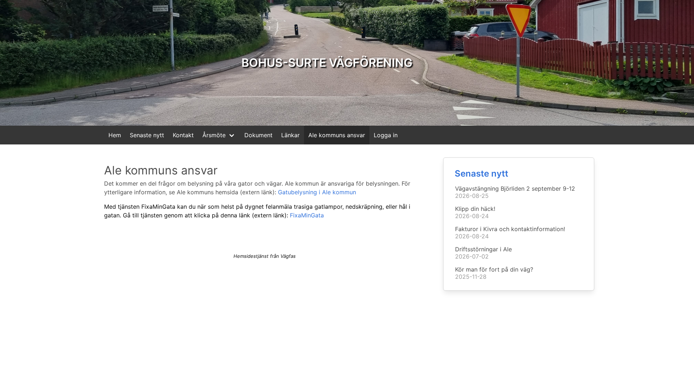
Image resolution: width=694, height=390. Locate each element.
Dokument (258, 135)
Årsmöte (214, 135)
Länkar (290, 135)
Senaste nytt (147, 135)
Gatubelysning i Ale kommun (317, 192)
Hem (114, 135)
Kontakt (183, 135)
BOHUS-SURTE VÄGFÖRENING (326, 63)
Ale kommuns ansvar (336, 135)
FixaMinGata (307, 215)
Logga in (386, 135)
